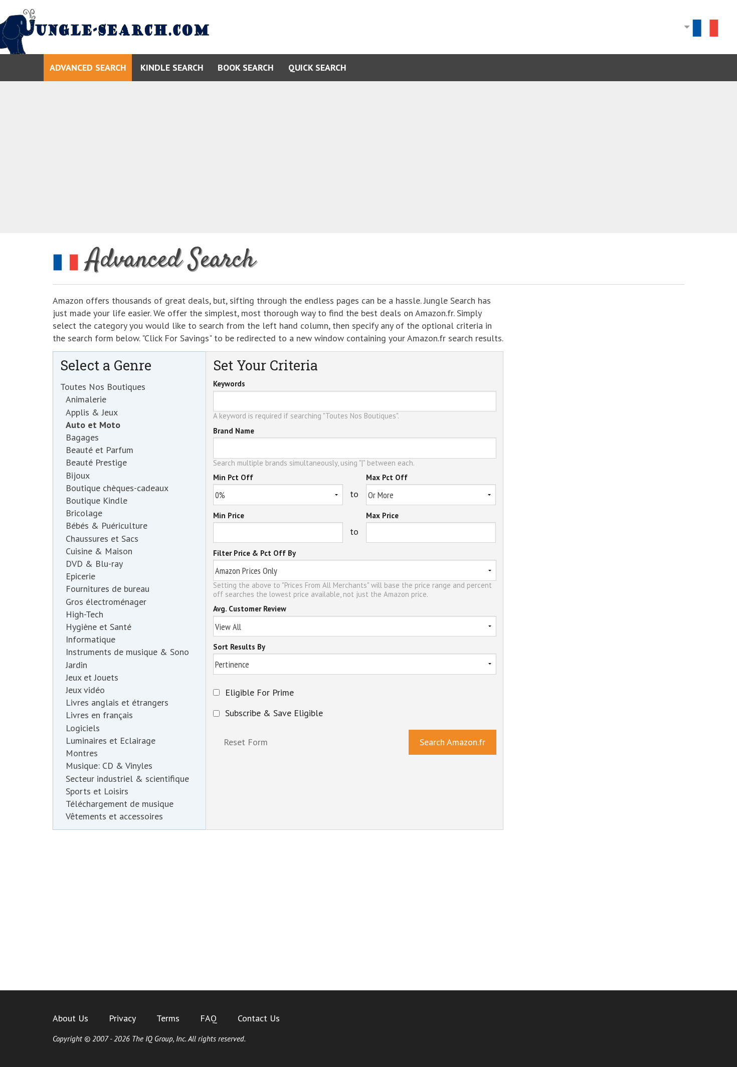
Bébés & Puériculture (106, 525)
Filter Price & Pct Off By (254, 554)
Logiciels (83, 728)
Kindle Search (172, 67)
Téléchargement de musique (119, 803)
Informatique (90, 639)
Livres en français (99, 715)
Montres (82, 753)
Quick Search (317, 67)
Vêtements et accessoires (114, 816)
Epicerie (80, 576)
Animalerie (86, 399)
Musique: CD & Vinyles (109, 765)
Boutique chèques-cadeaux (117, 488)
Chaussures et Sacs (102, 538)
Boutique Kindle (96, 500)
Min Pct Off (233, 478)
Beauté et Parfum (99, 450)
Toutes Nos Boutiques (102, 386)
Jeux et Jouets (92, 677)
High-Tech (84, 614)
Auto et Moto (93, 425)
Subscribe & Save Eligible (274, 713)
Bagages (82, 437)
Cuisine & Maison (99, 551)
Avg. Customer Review (249, 609)
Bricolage (84, 513)
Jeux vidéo (85, 690)
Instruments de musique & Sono (127, 652)
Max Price (382, 516)
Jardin (76, 665)
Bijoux (78, 475)
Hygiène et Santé (98, 626)
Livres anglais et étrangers (117, 702)
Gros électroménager (106, 601)
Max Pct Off (387, 478)
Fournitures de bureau (107, 588)
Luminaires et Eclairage (110, 740)
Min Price (228, 516)
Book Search (246, 67)
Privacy (122, 1018)
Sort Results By (239, 648)
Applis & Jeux (92, 412)
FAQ (208, 1018)
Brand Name (233, 432)
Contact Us (259, 1018)
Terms (167, 1018)
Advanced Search (88, 67)
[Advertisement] (368, 157)
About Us (70, 1018)
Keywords (229, 384)
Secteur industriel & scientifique (127, 778)
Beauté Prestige (96, 462)
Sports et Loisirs (97, 791)
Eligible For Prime (259, 692)
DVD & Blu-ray (94, 563)
